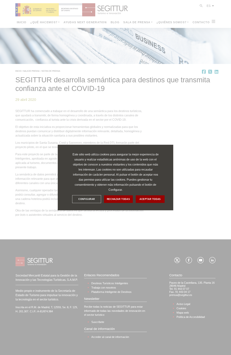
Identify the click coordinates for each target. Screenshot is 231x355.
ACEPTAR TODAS (150, 199)
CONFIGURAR (86, 199)
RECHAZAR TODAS (118, 199)
